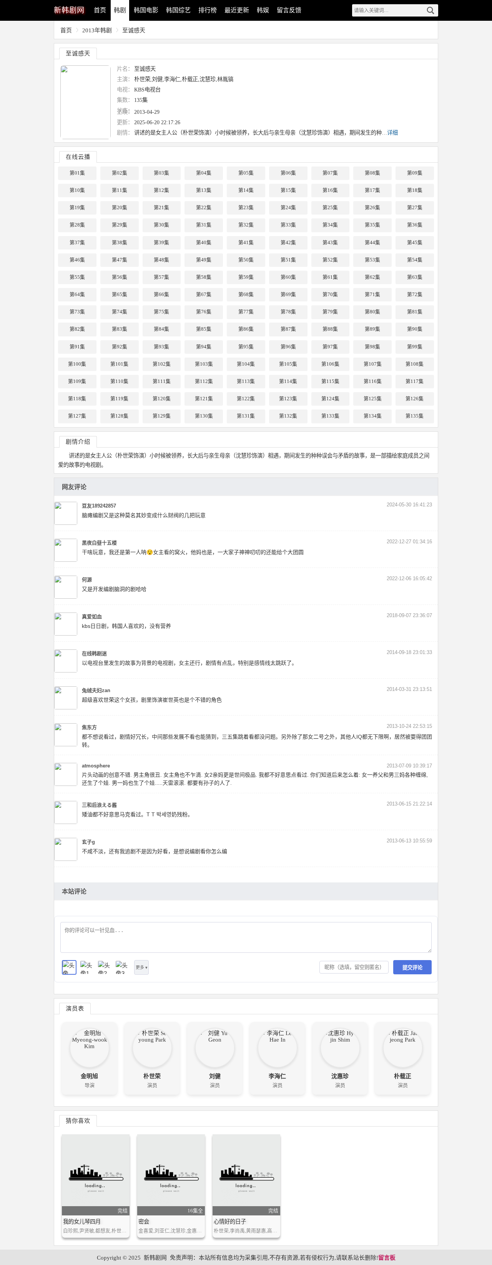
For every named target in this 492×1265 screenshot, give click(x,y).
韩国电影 (146, 10)
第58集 (203, 277)
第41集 (246, 242)
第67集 (203, 294)
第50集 (246, 260)
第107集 (373, 364)
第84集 (161, 329)
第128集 (119, 416)
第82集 (77, 329)
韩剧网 (69, 10)
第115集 (330, 381)
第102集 (162, 364)
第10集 (77, 190)
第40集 (203, 242)
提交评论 (412, 967)
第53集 (372, 260)
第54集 (414, 260)
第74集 (119, 312)
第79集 (330, 312)
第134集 (373, 416)
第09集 (414, 173)
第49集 (203, 260)
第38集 (119, 242)
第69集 (288, 294)
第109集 (77, 381)
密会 (143, 1221)
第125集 (373, 398)
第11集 (119, 190)
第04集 (203, 173)
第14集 (246, 190)
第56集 (119, 277)
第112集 (204, 381)
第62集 (372, 277)
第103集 (204, 364)
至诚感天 (133, 30)
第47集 (119, 260)
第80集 (372, 312)
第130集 (204, 416)
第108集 (415, 364)
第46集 (77, 260)
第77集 (246, 312)
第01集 (77, 173)
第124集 (330, 398)
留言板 (387, 1258)
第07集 (330, 173)
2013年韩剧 (97, 30)
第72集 (414, 294)
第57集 (161, 277)
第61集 (330, 277)
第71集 (372, 294)
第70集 (330, 294)
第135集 (415, 416)
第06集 (288, 173)
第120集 (162, 398)
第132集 (288, 416)
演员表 (75, 1008)
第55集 (77, 277)
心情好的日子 (230, 1221)
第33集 (288, 225)
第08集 (372, 173)
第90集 (414, 329)
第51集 (288, 260)
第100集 (77, 364)
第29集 (119, 225)
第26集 (372, 207)
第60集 (288, 277)
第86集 (246, 329)
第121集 (204, 398)
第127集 (77, 416)
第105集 (288, 364)
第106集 (330, 364)
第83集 (119, 329)
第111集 (162, 381)
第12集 (161, 190)
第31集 (203, 225)
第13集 (203, 190)
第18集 (414, 190)
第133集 (330, 416)
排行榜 (207, 10)
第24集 (288, 207)
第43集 (330, 242)
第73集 (77, 312)
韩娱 (263, 10)
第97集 (330, 347)
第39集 (161, 242)
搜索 (430, 10)
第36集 (414, 225)
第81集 (414, 312)
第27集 (414, 207)
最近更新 (236, 10)
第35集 (372, 225)
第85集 (203, 329)
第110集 (119, 381)
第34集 (330, 225)
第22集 (203, 207)
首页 (100, 10)
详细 (392, 133)
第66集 (161, 294)
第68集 (246, 294)
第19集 (77, 207)
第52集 (330, 260)
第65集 (119, 294)
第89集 (372, 329)
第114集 (288, 381)
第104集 (246, 364)
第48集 (161, 260)
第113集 (246, 381)
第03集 (161, 173)
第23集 (246, 207)
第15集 (288, 190)
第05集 (246, 173)
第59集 (246, 277)
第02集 (119, 173)
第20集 (119, 207)
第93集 (161, 347)
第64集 (77, 294)
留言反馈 (289, 10)
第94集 (203, 347)
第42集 (288, 242)
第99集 (414, 347)
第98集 (372, 347)
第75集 (161, 312)
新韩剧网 (155, 1258)
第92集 (119, 347)
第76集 (203, 312)
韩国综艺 (178, 10)
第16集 (330, 190)
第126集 (415, 398)
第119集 (119, 398)
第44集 (372, 242)
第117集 (415, 381)
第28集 (77, 225)
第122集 (246, 398)
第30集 (161, 225)
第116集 (373, 381)
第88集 (330, 329)
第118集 (77, 398)
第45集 (414, 242)
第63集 (414, 277)
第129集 (162, 416)
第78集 (288, 312)
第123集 (288, 398)
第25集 (330, 207)
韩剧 (120, 10)
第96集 (288, 347)
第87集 (288, 329)
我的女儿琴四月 (82, 1221)
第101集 (119, 364)
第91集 (77, 347)
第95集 (246, 347)
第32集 (246, 225)
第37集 (77, 242)
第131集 (246, 416)
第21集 (161, 207)
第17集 (372, 190)
